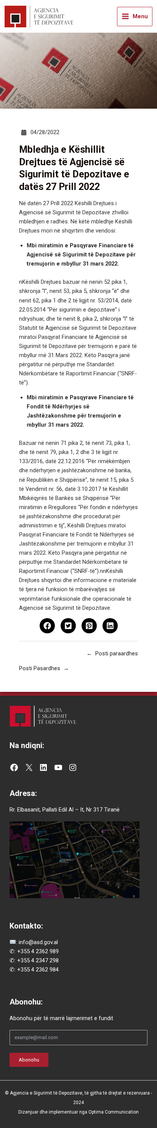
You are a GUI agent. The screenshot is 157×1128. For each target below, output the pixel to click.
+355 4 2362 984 (38, 969)
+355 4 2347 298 (38, 960)
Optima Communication (113, 1112)
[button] (47, 625)
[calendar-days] (24, 132)
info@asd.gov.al (37, 942)
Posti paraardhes (116, 653)
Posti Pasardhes (39, 668)
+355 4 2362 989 (38, 951)
